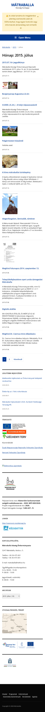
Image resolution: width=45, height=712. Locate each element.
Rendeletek (26, 697)
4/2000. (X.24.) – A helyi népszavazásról (19, 105)
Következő (18, 359)
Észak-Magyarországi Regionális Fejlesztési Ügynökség (22, 447)
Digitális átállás (9, 309)
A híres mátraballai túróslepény (16, 172)
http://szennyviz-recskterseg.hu (14, 523)
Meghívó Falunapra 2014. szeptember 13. (20, 268)
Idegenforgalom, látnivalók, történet (18, 218)
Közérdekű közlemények (12, 697)
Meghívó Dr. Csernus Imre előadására (18, 334)
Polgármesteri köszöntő (12, 140)
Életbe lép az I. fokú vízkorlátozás (14, 391)
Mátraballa (22, 4)
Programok (13, 694)
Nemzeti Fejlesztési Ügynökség (13, 452)
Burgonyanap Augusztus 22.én (15, 94)
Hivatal (4, 694)
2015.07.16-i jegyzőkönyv (13, 62)
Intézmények (23, 694)
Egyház (34, 697)
